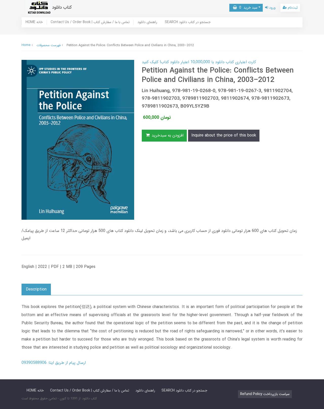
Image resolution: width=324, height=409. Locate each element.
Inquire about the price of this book (223, 135)
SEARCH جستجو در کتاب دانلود (188, 22)
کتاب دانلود (62, 7)
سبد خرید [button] (247, 7)
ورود (272, 7)
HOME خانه (34, 22)
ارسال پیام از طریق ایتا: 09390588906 (54, 363)
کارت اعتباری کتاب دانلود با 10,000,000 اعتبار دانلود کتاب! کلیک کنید (199, 62)
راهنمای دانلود (147, 22)
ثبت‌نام (292, 7)
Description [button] (36, 289)
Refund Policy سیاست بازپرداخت (265, 394)
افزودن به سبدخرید (167, 135)
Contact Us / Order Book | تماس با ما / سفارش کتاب (90, 22)
